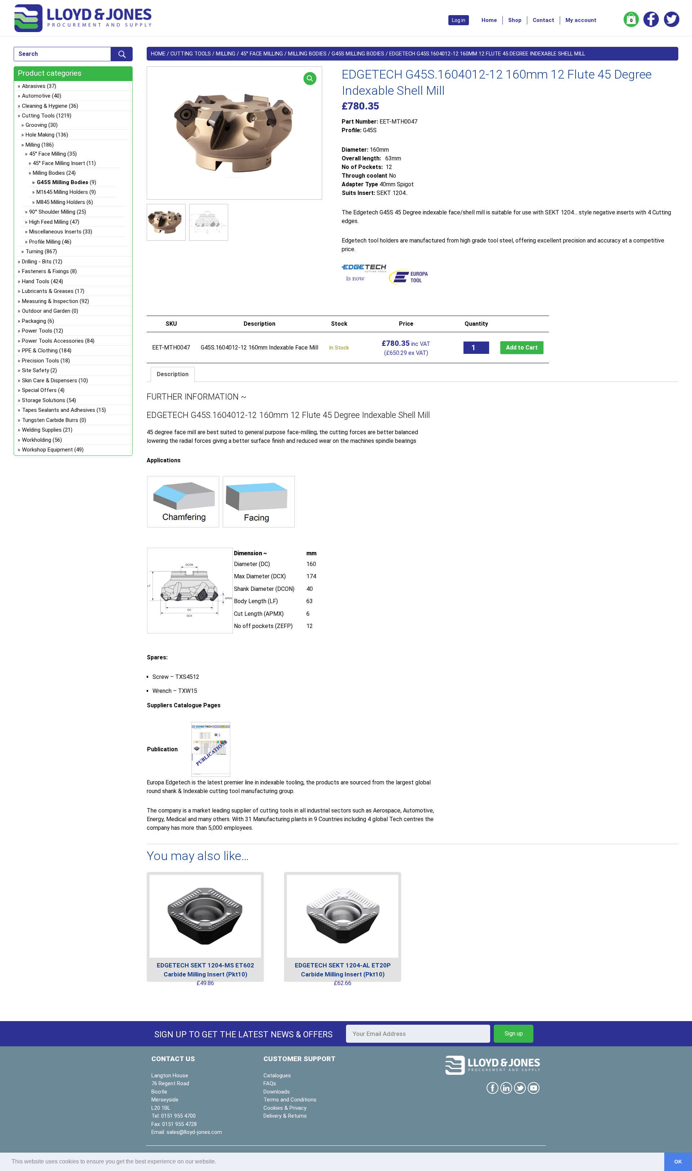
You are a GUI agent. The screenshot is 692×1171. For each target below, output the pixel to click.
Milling (225, 53)
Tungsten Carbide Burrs (50, 420)
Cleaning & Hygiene (44, 106)
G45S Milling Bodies (358, 53)
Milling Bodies (307, 53)
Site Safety (35, 370)
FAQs (269, 1083)
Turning (34, 251)
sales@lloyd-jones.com (194, 1132)
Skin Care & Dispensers (49, 380)
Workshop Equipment (47, 449)
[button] (309, 78)
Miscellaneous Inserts (55, 231)
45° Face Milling (261, 53)
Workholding (36, 440)
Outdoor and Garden (46, 311)
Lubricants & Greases (48, 291)
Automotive (36, 96)
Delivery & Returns (285, 1116)
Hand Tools (35, 281)
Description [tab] (172, 374)
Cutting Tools (190, 53)
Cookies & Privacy (284, 1108)
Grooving (36, 125)
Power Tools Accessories (53, 341)
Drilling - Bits (37, 261)
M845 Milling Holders (60, 202)
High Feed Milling (48, 222)
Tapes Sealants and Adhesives (58, 410)
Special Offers (39, 390)
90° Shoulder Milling (52, 212)
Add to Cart (522, 347)
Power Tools (37, 331)
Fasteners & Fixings (45, 271)
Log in (458, 20)
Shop (515, 20)
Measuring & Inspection (50, 301)
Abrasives (33, 86)
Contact (543, 20)
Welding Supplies (42, 430)
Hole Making (40, 135)
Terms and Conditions (289, 1099)
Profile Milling (45, 242)
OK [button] (678, 1162)
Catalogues (277, 1075)
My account (580, 20)
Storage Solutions (43, 400)
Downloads (276, 1091)
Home (489, 20)
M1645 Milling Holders (62, 192)
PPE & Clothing (40, 350)
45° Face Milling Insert (59, 163)
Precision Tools (40, 360)
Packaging (34, 321)
